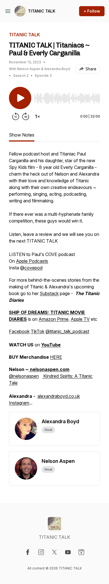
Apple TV (80, 319)
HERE (56, 357)
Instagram (19, 403)
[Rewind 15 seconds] (16, 116)
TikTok (37, 331)
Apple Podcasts (32, 261)
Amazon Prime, (54, 319)
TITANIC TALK (41, 11)
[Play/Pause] (20, 98)
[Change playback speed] (37, 116)
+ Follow (92, 11)
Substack (49, 293)
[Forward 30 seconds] (26, 116)
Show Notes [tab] (21, 135)
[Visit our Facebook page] (27, 552)
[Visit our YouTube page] (68, 552)
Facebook (19, 331)
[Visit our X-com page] (54, 552)
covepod (33, 268)
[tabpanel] (54, 281)
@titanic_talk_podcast (67, 331)
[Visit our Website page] (81, 552)
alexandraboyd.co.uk (58, 396)
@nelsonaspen (24, 376)
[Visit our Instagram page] (41, 552)
